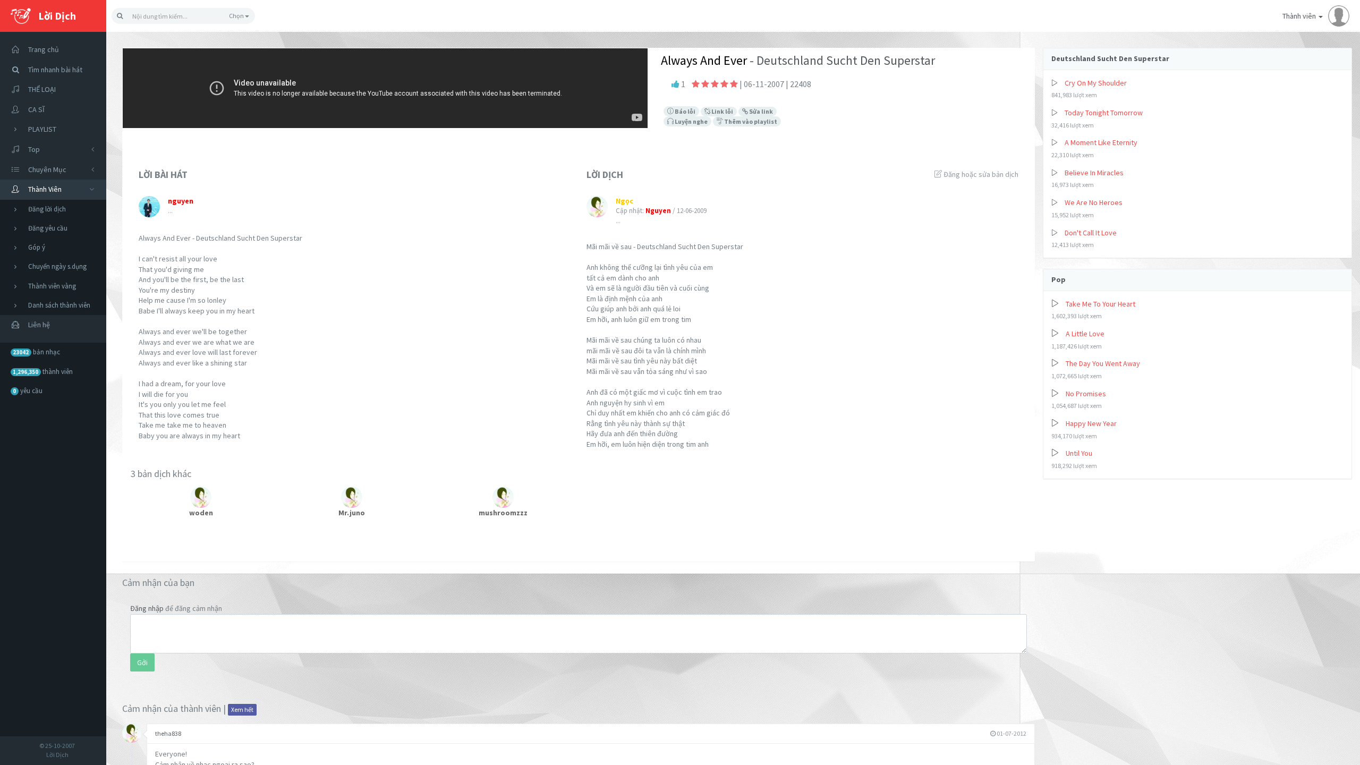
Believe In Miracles (1094, 172)
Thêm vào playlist (750, 121)
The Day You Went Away (1103, 363)
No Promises (1086, 393)
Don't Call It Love (1091, 232)
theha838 (168, 733)
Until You (1079, 453)
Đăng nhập (147, 608)
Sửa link (760, 111)
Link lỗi (721, 111)
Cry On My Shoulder (1096, 83)
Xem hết (242, 709)
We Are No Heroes (1094, 202)
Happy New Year (1091, 423)
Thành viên (1300, 16)
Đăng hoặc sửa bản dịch (980, 174)
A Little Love (1085, 333)
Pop (1058, 279)
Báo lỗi (684, 111)
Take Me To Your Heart (1100, 304)
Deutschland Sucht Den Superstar (1110, 58)
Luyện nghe (691, 121)
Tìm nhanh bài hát (55, 69)
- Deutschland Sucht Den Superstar (841, 60)
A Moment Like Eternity (1101, 142)
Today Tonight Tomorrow (1104, 112)
